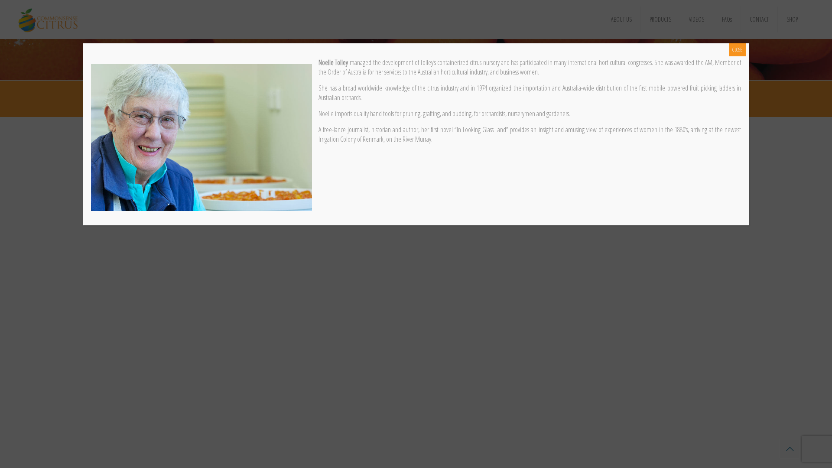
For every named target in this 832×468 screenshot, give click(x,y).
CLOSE (737, 49)
